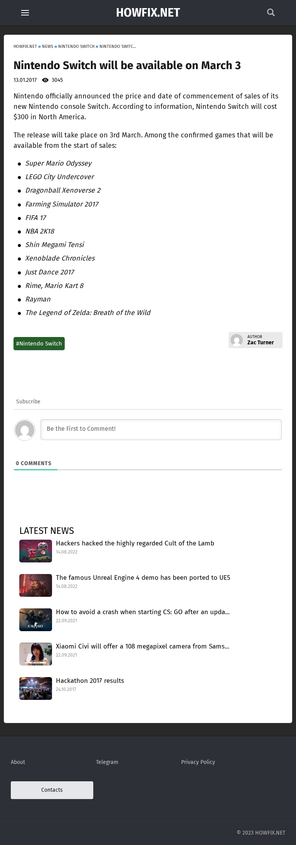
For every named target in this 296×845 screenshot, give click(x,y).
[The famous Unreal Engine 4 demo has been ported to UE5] (35, 585)
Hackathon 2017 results (90, 681)
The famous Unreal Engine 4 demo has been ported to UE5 (143, 578)
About (18, 762)
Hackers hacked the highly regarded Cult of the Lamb (135, 543)
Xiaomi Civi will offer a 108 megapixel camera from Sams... (142, 646)
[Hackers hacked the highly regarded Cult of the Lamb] (35, 551)
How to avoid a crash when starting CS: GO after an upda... (143, 612)
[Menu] (25, 12)
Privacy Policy (198, 762)
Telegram (107, 762)
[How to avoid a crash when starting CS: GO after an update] (35, 619)
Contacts (52, 790)
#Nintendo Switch (39, 343)
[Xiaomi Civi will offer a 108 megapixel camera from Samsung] (35, 654)
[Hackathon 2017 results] (35, 688)
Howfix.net (148, 12)
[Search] (270, 14)
